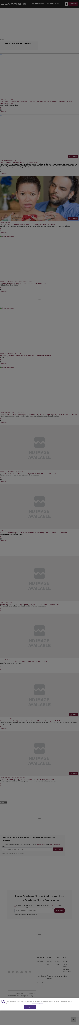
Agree (30, 1007)
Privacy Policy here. (37, 1003)
